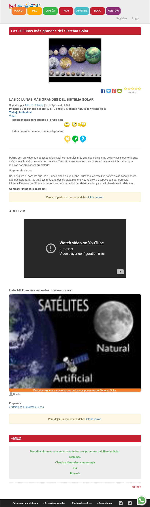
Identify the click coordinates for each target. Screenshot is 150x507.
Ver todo (136, 486)
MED (34, 11)
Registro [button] (121, 18)
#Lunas (39, 407)
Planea (18, 11)
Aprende (81, 11)
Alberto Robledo (34, 105)
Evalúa (50, 11)
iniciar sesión (95, 197)
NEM (66, 11)
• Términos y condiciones (25, 503)
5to (75, 468)
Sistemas (75, 457)
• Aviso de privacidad (54, 503)
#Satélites (28, 407)
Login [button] (135, 18)
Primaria (75, 473)
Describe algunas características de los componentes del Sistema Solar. (75, 451)
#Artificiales (15, 407)
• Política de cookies (81, 503)
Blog (97, 11)
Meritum (113, 11)
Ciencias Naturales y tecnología (75, 462)
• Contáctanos (104, 503)
